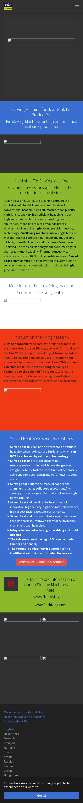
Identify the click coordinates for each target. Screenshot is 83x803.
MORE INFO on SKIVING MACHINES (41, 562)
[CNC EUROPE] (9, 6)
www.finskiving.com (50, 604)
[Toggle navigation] (77, 6)
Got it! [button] (41, 795)
